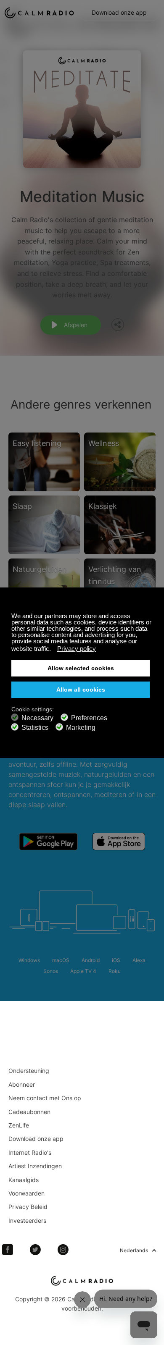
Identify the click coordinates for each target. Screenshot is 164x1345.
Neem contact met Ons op (44, 1097)
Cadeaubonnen (29, 1111)
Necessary (37, 718)
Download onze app (119, 12)
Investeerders (27, 1220)
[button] (53, 649)
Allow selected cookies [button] (81, 668)
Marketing (80, 727)
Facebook (7, 1249)
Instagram (63, 1249)
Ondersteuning (28, 1070)
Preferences (89, 718)
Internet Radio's (29, 1152)
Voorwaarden (26, 1193)
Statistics (34, 727)
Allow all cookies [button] (80, 690)
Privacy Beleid (28, 1206)
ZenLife (18, 1125)
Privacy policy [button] (76, 648)
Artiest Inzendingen (35, 1165)
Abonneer (21, 1084)
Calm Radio (39, 12)
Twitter (35, 1249)
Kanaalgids (23, 1179)
